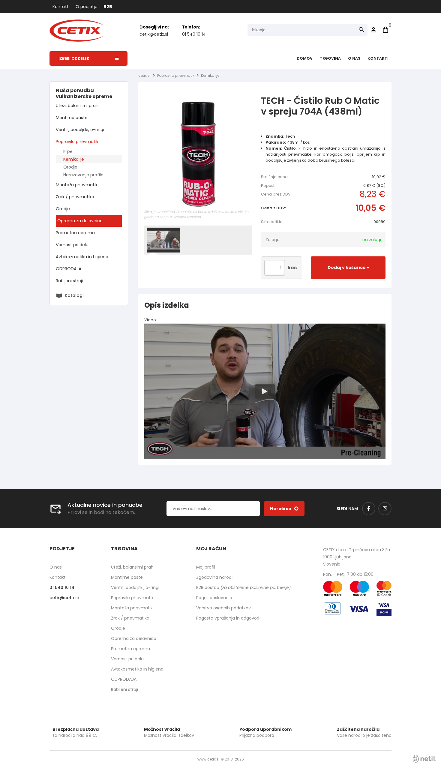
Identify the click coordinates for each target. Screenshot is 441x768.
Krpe (68, 151)
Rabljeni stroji (69, 281)
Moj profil (205, 567)
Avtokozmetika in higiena (82, 257)
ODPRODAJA (68, 269)
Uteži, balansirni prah (77, 106)
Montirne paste (72, 118)
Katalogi (74, 295)
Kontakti (61, 7)
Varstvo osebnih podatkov (223, 608)
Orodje (70, 167)
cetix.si (144, 75)
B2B (108, 7)
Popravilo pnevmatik (77, 142)
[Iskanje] (362, 30)
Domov (305, 58)
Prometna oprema (75, 233)
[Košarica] (386, 30)
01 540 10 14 (194, 34)
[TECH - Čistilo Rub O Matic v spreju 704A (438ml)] (198, 154)
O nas (354, 58)
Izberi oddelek (73, 58)
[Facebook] (368, 508)
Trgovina (330, 58)
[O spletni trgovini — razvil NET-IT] (424, 759)
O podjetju (87, 7)
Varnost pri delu (72, 245)
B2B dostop (243, 587)
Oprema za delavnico (80, 221)
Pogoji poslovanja (214, 598)
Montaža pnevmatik (77, 185)
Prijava (374, 30)
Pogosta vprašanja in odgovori (227, 618)
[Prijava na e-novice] (284, 508)
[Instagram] (385, 508)
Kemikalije (73, 159)
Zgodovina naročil (214, 577)
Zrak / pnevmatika (75, 197)
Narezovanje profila (83, 175)
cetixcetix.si (154, 34)
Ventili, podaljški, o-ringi (80, 130)
